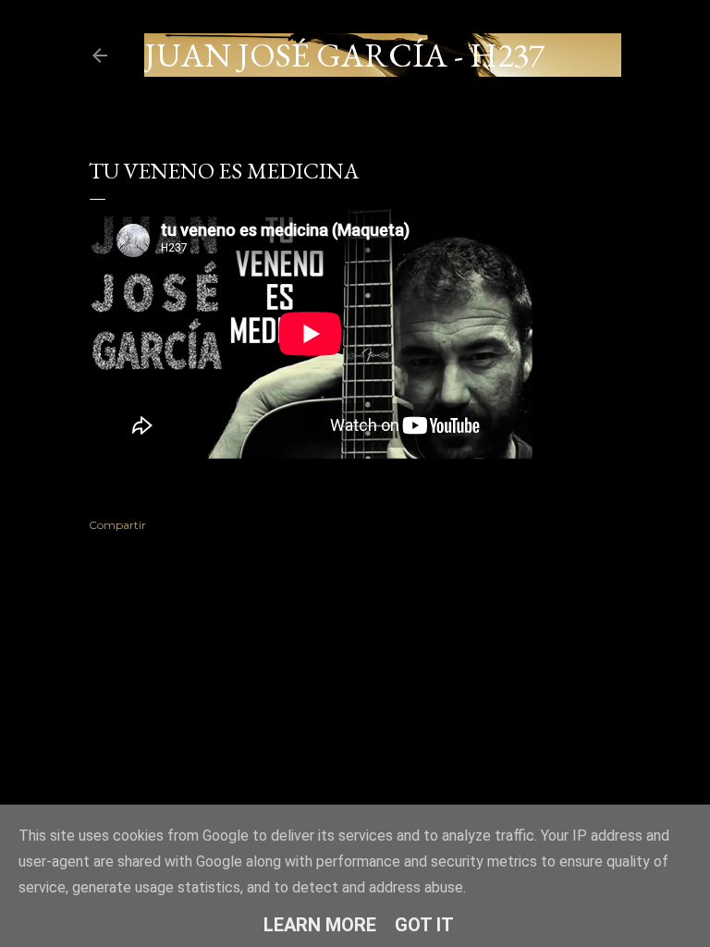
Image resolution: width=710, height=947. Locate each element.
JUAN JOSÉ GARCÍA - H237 (344, 55)
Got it (424, 925)
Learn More (319, 925)
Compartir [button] (117, 525)
